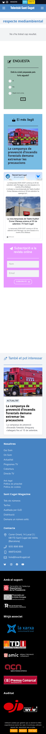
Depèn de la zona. (18, 93)
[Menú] (3, 8)
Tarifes (7, 505)
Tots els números (12, 501)
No (13, 87)
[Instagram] (11, 564)
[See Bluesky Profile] (38, 176)
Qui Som (8, 450)
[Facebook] (17, 564)
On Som (8, 455)
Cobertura (9, 469)
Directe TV (9, 474)
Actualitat (13, 401)
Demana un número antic (16, 519)
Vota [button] (23, 99)
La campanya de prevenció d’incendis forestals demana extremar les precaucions (22, 156)
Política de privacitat (13, 484)
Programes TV (11, 464)
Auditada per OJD (13, 510)
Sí (13, 81)
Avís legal (8, 481)
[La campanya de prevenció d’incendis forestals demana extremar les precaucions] (23, 130)
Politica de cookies (12, 487)
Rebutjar (23, 731)
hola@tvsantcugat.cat (19, 557)
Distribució (9, 515)
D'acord (14, 731)
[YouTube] (23, 564)
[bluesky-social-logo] (3, 2)
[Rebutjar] (43, 727)
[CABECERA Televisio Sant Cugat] (23, 8)
